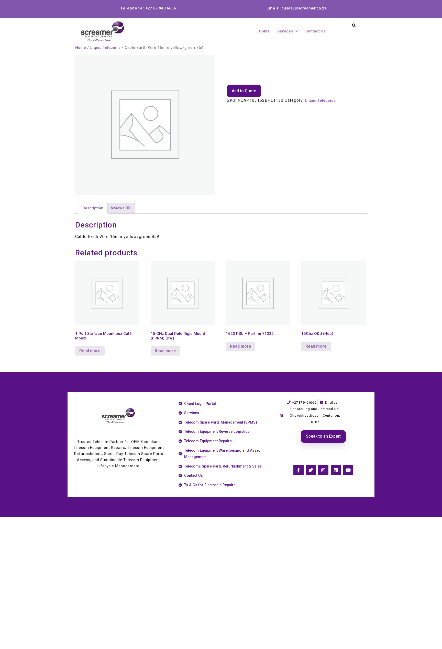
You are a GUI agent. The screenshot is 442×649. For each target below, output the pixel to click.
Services (285, 31)
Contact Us (315, 31)
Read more (90, 350)
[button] (287, 31)
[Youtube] (348, 470)
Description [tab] (92, 208)
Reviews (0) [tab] (120, 208)
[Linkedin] (336, 470)
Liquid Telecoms (105, 47)
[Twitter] (311, 470)
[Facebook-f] (298, 470)
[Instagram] (323, 470)
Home (264, 31)
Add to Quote (244, 90)
